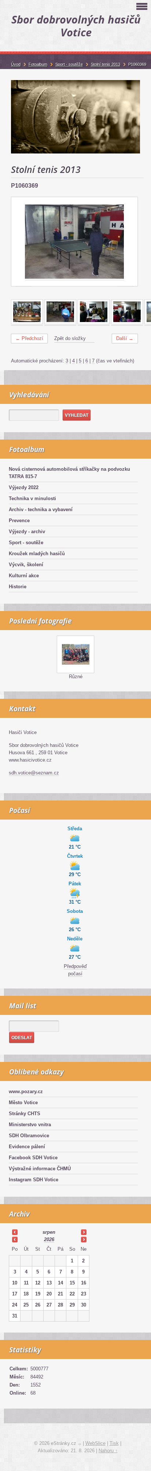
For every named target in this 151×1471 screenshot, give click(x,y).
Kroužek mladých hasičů (37, 553)
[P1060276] (94, 323)
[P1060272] (27, 323)
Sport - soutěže (26, 542)
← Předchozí (29, 338)
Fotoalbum (38, 64)
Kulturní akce (24, 575)
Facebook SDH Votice (33, 1157)
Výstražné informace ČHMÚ (40, 1168)
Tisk (114, 1443)
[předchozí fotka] (23, 242)
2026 (49, 1239)
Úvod (16, 64)
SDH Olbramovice (29, 1135)
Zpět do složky (70, 338)
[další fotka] (125, 242)
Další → (124, 338)
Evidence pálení (27, 1146)
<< (14, 1232)
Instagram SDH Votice (33, 1179)
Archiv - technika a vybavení (41, 509)
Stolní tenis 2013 (105, 64)
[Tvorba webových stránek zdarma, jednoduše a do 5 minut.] (80, 1444)
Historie (17, 586)
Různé (75, 676)
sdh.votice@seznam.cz (34, 773)
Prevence (19, 520)
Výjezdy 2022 (23, 487)
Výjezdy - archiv (27, 531)
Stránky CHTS (24, 1113)
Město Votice (23, 1102)
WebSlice (95, 1443)
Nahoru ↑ (108, 1450)
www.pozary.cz (26, 1091)
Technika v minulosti (32, 498)
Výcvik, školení (26, 564)
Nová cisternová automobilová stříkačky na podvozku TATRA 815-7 (69, 472)
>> (83, 1232)
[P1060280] (127, 323)
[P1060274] (60, 323)
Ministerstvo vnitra (30, 1124)
